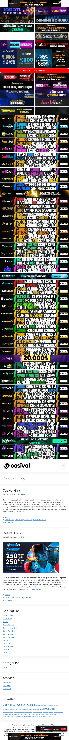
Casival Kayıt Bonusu (48, 712)
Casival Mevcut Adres (8, 714)
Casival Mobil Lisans (18, 714)
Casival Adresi (8, 616)
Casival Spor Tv (27, 714)
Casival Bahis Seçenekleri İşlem (10, 709)
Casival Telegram (9, 637)
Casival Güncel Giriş (10, 628)
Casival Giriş (12, 490)
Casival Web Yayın (39, 520)
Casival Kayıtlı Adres (58, 712)
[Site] (34, 118)
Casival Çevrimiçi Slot (37, 716)
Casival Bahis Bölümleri (52, 705)
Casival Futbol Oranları (34, 709)
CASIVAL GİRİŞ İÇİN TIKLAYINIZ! (34, 71)
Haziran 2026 (7, 683)
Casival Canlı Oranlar (23, 709)
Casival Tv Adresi (45, 714)
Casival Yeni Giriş (9, 631)
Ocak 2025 (7, 686)
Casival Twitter (8, 643)
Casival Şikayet (8, 625)
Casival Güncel (8, 646)
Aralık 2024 (7, 689)
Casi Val (6, 640)
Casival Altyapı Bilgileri (41, 705)
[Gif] (34, 193)
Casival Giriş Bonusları (23, 598)
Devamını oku (20, 511)
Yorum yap (9, 522)
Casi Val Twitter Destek (8, 716)
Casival (7, 517)
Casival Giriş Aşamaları (23, 520)
